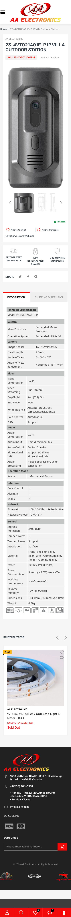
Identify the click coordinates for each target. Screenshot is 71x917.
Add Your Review (49, 57)
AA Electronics (17, 709)
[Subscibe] (62, 847)
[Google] (35, 277)
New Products (25, 235)
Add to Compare (50, 230)
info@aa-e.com (19, 806)
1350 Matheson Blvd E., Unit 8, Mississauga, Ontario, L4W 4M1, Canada (36, 778)
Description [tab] (16, 297)
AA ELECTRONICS (14, 39)
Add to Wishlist (18, 230)
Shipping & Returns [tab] (49, 297)
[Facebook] (28, 277)
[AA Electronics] (35, 12)
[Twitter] (20, 277)
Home (3, 29)
